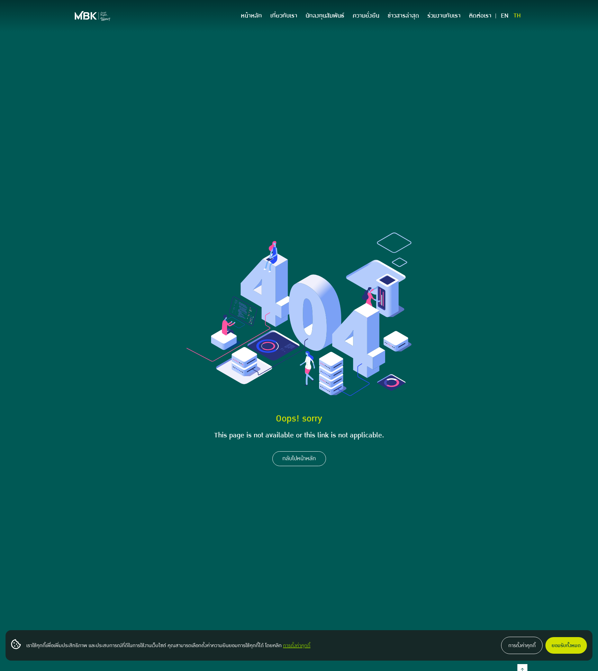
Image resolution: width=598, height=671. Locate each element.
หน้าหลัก (251, 16)
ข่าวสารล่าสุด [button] (403, 16)
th (517, 16)
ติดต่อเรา (480, 16)
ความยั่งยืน (366, 16)
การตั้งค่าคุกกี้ (296, 645)
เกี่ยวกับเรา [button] (283, 16)
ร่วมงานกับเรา (444, 16)
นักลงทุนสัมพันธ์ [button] (325, 16)
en (505, 16)
